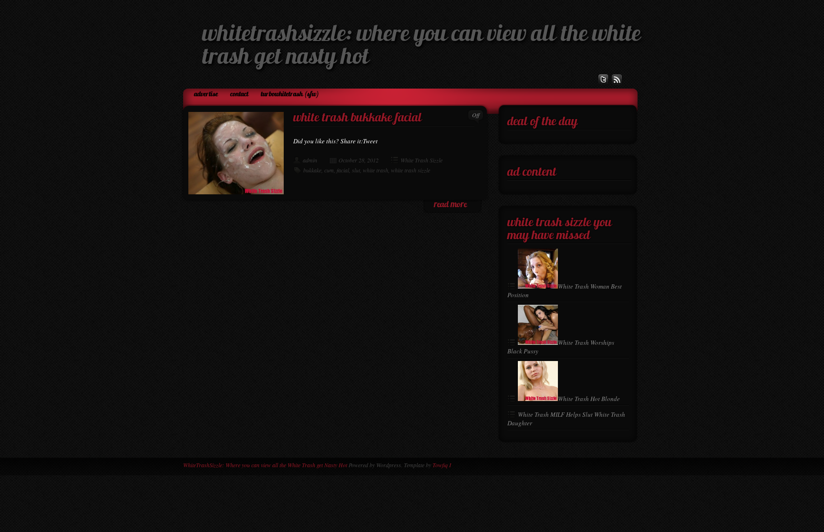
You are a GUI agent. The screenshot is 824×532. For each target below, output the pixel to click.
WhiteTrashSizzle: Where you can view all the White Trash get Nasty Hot (265, 465)
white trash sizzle (410, 170)
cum (329, 170)
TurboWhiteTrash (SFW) (290, 94)
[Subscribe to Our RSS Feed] (617, 79)
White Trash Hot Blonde (589, 398)
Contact (239, 94)
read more (450, 205)
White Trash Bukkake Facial (357, 118)
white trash (375, 170)
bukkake (312, 170)
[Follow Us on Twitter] (603, 79)
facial (343, 170)
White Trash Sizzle (422, 160)
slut (356, 170)
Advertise (206, 94)
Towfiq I (442, 465)
